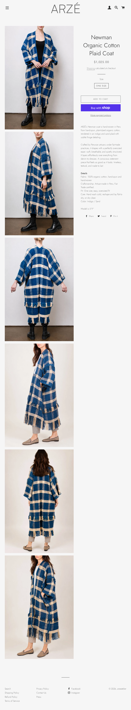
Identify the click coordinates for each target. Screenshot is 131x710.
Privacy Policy (42, 688)
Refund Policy (11, 696)
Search (8, 688)
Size (101, 79)
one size (101, 85)
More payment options (100, 115)
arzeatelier (121, 688)
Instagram (75, 692)
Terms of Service (12, 700)
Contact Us (41, 692)
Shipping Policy (12, 692)
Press (38, 696)
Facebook (75, 688)
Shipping (91, 68)
